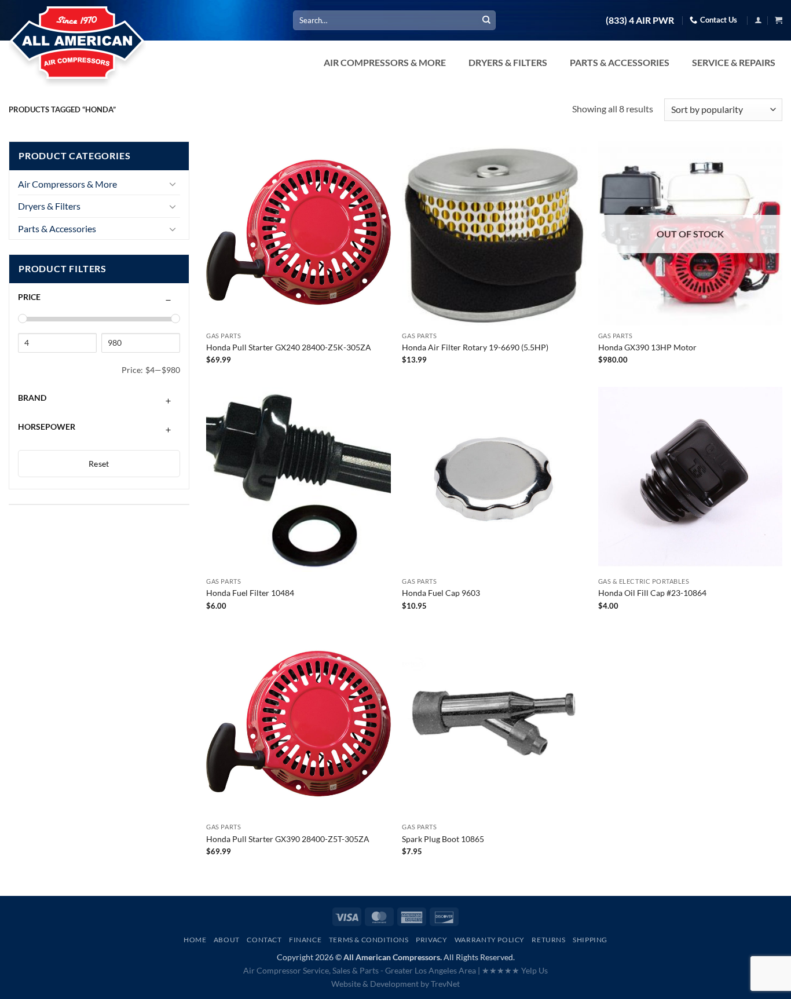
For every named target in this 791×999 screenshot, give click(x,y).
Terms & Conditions (369, 939)
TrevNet (445, 984)
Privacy (431, 939)
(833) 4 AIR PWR (640, 20)
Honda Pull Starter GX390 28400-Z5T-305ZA (287, 839)
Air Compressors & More (67, 183)
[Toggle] (173, 184)
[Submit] (486, 20)
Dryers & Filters (49, 205)
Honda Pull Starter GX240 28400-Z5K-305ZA (288, 347)
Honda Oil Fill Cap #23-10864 (652, 593)
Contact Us (718, 19)
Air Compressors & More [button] (385, 62)
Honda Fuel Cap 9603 (441, 593)
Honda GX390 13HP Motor (647, 347)
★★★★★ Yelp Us (515, 970)
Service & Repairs (733, 62)
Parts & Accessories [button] (619, 62)
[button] (758, 20)
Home (195, 939)
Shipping (590, 939)
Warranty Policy (490, 939)
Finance (305, 939)
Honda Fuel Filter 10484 (250, 593)
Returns (548, 939)
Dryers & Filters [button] (507, 62)
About (227, 939)
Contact (264, 939)
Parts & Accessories (57, 228)
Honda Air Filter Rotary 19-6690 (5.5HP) (475, 347)
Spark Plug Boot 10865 (443, 839)
